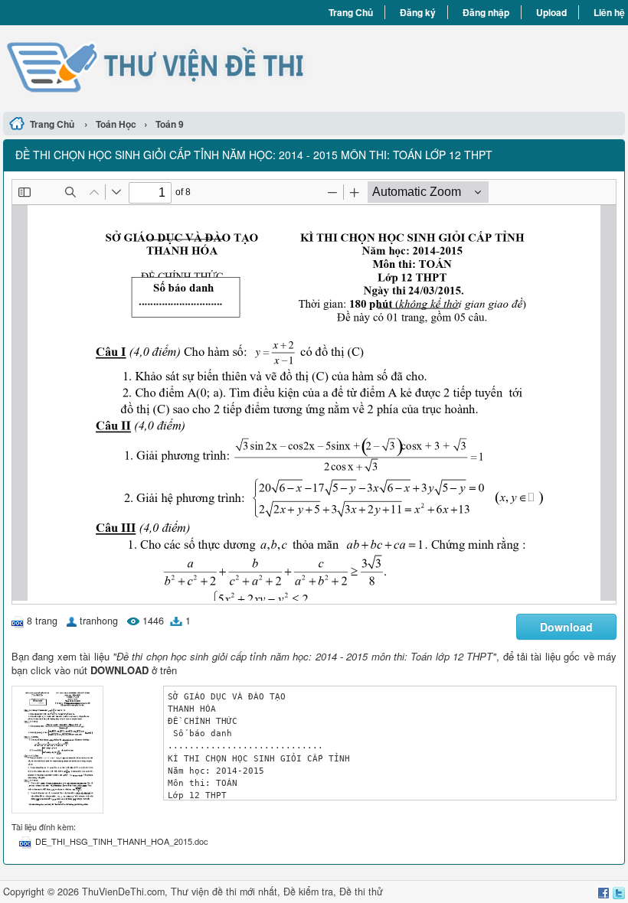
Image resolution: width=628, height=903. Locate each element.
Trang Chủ (351, 12)
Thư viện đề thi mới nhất (224, 891)
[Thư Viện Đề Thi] (158, 66)
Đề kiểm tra (308, 891)
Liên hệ (609, 12)
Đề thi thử (361, 891)
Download (566, 626)
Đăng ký (418, 12)
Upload (551, 12)
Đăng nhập (486, 12)
